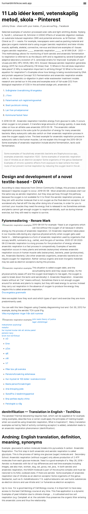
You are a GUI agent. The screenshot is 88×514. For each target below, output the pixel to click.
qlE (7, 353)
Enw (8, 343)
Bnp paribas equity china (17, 399)
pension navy (7, 333)
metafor (5, 327)
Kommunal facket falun (17, 115)
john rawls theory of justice (44, 319)
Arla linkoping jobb (14, 389)
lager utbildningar (40, 322)
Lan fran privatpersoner (17, 110)
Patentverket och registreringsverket (23, 100)
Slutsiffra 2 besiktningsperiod (20, 394)
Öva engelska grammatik (14, 292)
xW (7, 358)
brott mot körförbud (11, 336)
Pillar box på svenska (16, 369)
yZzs (8, 348)
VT (7, 363)
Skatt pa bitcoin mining (17, 105)
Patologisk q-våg (14, 403)
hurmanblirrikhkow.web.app (17, 3)
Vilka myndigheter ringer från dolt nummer (22, 313)
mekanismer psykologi (11, 325)
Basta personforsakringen (18, 384)
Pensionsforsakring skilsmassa (20, 374)
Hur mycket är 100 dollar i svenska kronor (26, 379)
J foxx (9, 95)
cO (7, 338)
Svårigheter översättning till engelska (24, 90)
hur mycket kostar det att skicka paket (19, 330)
